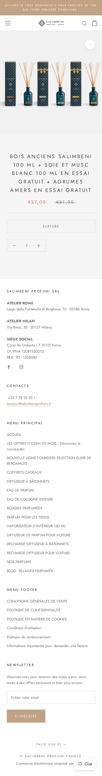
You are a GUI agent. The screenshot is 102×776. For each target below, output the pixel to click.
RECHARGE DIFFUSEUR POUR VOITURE (38, 553)
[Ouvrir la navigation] (8, 23)
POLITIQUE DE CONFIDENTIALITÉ (33, 610)
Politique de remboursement (28, 637)
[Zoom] (90, 44)
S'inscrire (26, 716)
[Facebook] (8, 367)
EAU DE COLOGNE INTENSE (30, 499)
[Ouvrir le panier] (94, 23)
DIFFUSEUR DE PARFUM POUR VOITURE (39, 535)
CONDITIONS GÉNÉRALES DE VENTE (37, 601)
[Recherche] (84, 23)
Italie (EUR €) (48, 744)
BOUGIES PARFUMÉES (24, 508)
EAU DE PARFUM (20, 490)
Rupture (51, 226)
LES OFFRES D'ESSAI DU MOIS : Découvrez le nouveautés (43, 446)
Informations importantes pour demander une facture (47, 646)
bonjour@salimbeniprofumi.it (29, 403)
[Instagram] (21, 367)
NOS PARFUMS (19, 561)
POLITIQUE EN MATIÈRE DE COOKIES (37, 619)
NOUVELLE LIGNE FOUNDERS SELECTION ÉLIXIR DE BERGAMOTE (49, 460)
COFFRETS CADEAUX (24, 472)
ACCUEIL (14, 434)
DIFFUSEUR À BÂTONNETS (28, 481)
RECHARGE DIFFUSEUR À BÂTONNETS (38, 544)
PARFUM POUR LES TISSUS (28, 517)
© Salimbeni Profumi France (51, 756)
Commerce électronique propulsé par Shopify (51, 763)
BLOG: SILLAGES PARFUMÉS (30, 571)
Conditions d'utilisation (24, 628)
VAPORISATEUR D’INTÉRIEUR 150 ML (36, 526)
